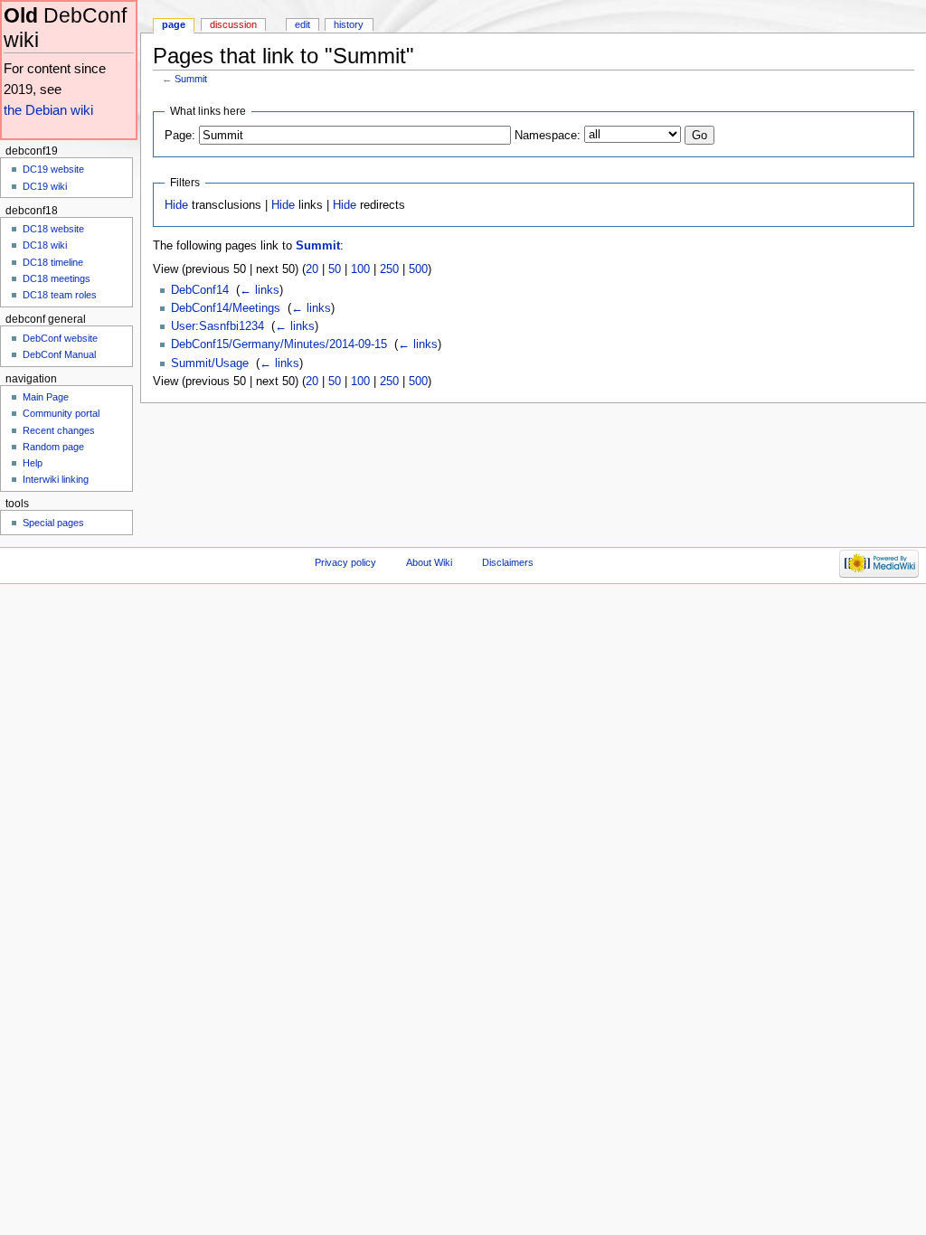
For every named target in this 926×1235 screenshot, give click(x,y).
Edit (302, 24)
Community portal (61, 413)
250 (389, 269)
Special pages (53, 522)
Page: (180, 135)
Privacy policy (345, 562)
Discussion (233, 24)
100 (360, 269)
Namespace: (548, 135)
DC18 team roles (60, 294)
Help (33, 462)
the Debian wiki (48, 110)
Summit (191, 78)
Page (173, 24)
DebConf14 (200, 290)
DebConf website (60, 338)
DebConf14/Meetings (225, 308)
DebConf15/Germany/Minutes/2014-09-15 (279, 344)
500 (418, 269)
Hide (176, 205)
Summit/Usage (210, 363)
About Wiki (429, 562)
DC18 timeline (53, 262)
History (349, 24)
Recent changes (59, 430)
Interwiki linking (56, 479)
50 (334, 269)
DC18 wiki (45, 245)
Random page (53, 446)
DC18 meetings (56, 278)
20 (312, 269)
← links (259, 290)
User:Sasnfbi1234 (217, 326)
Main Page (46, 396)
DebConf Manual (59, 354)
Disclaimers (508, 562)
